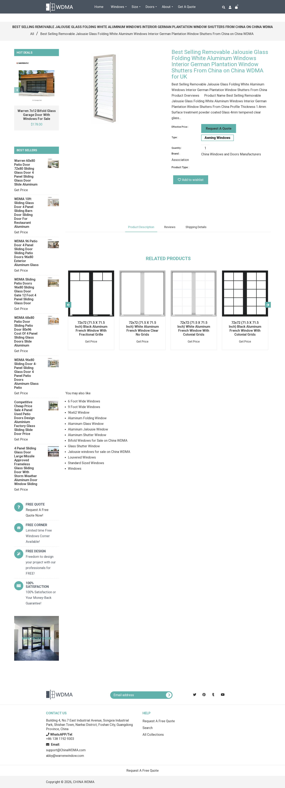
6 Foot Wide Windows (84, 401)
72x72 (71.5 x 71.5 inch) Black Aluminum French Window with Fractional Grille (91, 328)
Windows (74, 469)
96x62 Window (78, 412)
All (32, 34)
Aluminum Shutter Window (87, 435)
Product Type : (180, 167)
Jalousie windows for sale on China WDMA (99, 452)
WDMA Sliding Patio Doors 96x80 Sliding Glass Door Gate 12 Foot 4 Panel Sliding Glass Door (25, 291)
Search (147, 728)
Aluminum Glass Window (86, 424)
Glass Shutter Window (84, 446)
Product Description (141, 227)
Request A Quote (218, 128)
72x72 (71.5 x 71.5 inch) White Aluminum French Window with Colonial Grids (193, 328)
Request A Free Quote (158, 721)
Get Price (21, 190)
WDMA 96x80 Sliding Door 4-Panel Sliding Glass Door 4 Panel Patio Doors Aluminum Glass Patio (26, 374)
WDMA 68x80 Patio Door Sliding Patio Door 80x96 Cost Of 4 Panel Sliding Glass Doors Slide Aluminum (25, 331)
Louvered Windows (82, 457)
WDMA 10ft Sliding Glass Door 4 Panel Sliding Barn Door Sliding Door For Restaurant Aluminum (24, 213)
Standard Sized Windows (86, 463)
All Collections (153, 735)
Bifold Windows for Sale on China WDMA (97, 440)
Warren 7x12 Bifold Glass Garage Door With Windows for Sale (36, 115)
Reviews (169, 227)
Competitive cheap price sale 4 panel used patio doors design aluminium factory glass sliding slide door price (24, 418)
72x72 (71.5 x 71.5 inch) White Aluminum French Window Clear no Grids (142, 328)
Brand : (176, 153)
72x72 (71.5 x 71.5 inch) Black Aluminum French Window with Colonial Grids (245, 328)
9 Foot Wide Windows (84, 407)
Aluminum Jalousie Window (88, 429)
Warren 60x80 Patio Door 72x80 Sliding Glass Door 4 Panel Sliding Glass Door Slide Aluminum (25, 172)
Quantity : (177, 148)
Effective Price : (180, 127)
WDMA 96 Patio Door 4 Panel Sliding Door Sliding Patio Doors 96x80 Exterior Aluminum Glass (26, 253)
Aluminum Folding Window (87, 418)
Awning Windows (217, 138)
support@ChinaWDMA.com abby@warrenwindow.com (66, 750)
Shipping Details (196, 227)
